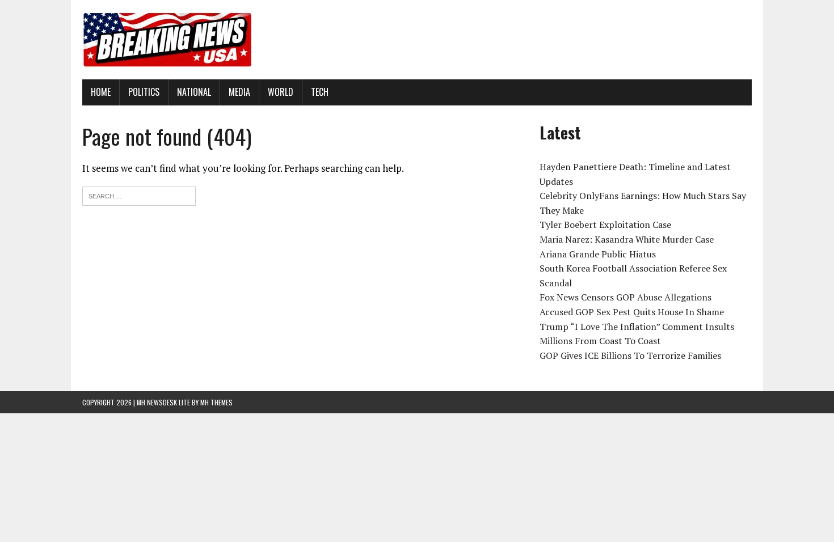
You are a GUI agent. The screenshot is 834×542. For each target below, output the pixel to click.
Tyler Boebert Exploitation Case (605, 224)
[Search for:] (139, 194)
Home (101, 92)
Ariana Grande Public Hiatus (598, 254)
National (194, 92)
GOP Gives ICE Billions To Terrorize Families (630, 355)
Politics (143, 92)
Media (239, 92)
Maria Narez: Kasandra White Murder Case (627, 239)
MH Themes (216, 402)
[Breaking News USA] (417, 39)
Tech (319, 92)
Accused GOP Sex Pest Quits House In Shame (632, 312)
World (280, 92)
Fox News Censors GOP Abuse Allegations (625, 297)
